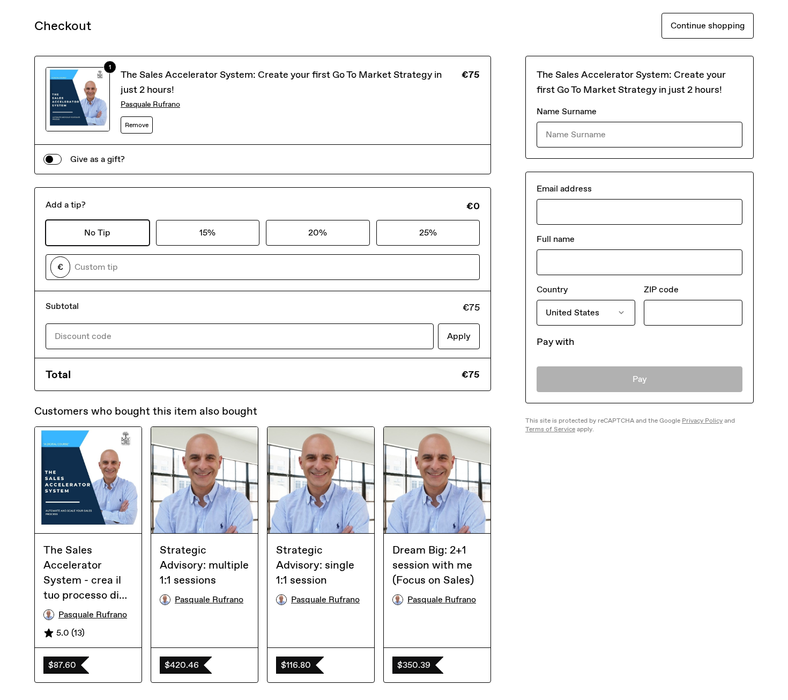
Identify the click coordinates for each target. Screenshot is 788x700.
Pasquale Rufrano (150, 104)
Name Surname (567, 111)
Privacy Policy (702, 420)
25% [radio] (428, 232)
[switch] (52, 159)
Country (552, 289)
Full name (556, 239)
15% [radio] (207, 232)
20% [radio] (317, 232)
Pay (640, 379)
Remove (136, 125)
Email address (564, 188)
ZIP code (661, 289)
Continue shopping (708, 25)
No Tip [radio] (97, 232)
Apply (459, 336)
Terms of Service (550, 429)
